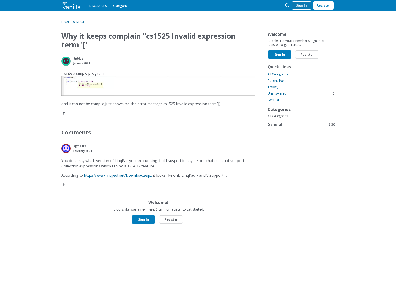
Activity (273, 87)
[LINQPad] (71, 5)
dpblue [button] (78, 58)
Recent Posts (277, 80)
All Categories (278, 74)
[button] (66, 61)
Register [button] (171, 219)
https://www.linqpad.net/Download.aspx (118, 175)
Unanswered (301, 93)
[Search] (287, 5)
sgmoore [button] (79, 146)
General (301, 124)
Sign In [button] (143, 219)
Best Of (273, 100)
